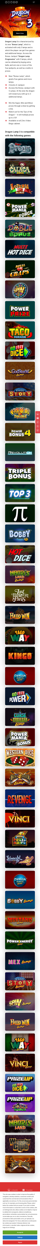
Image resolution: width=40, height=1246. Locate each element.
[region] (20, 1219)
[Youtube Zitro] (23, 1190)
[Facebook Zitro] (37, 422)
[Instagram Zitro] (37, 430)
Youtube (29, 1190)
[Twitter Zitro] (37, 426)
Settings (20, 1237)
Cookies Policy (20, 1227)
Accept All (20, 1232)
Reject (20, 1242)
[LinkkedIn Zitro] (9, 1190)
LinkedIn (14, 1190)
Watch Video (20, 33)
